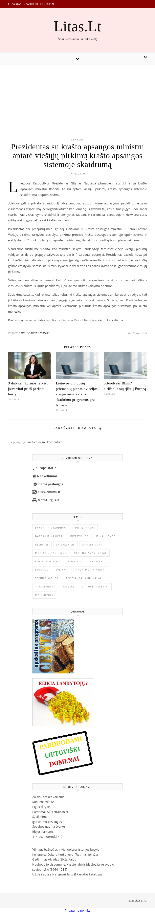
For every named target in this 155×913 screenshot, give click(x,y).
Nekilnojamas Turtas (90, 552)
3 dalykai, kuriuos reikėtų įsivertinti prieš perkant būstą (28, 388)
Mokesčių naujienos (50, 552)
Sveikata (62, 569)
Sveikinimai (40, 817)
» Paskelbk (30, 3)
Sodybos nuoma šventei (49, 826)
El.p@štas (14, 3)
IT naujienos (105, 536)
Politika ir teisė (47, 561)
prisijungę (20, 442)
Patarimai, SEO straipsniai (50, 812)
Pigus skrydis (41, 807)
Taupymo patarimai (91, 569)
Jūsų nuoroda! (47, 836)
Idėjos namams (42, 831)
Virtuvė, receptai (95, 586)
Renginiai (75, 561)
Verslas (77, 139)
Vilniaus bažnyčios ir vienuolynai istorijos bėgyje (65, 849)
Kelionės (42, 544)
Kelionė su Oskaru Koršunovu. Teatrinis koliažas (65, 854)
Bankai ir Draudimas (51, 527)
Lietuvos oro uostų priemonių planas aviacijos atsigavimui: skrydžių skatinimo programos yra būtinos (77, 394)
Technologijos (46, 578)
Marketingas (92, 544)
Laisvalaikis (65, 544)
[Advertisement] (77, 95)
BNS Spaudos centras (35, 333)
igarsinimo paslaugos (47, 822)
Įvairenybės (44, 594)
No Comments (137, 333)
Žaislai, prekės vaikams (48, 797)
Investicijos (79, 536)
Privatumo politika (77, 910)
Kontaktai (47, 3)
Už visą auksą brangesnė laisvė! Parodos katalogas (67, 874)
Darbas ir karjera (49, 536)
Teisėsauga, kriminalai (83, 578)
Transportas (45, 586)
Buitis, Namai (84, 527)
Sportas (96, 561)
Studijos (41, 569)
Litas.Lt (77, 26)
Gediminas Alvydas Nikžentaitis (54, 859)
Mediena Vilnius (43, 802)
